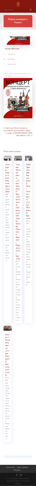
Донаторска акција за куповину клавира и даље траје (7, 178)
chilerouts (15, 48)
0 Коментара (11, 59)
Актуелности (11, 54)
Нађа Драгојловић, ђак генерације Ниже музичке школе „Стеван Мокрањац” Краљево (28, 191)
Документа (10, 467)
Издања (17, 470)
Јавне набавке (22, 467)
